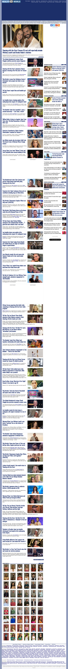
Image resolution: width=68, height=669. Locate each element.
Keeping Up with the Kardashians (19, 646)
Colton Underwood (10, 648)
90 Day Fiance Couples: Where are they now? (15, 661)
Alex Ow (27, 657)
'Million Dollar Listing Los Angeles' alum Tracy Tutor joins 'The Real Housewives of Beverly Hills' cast (14, 121)
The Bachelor (45, 645)
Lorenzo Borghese (18, 650)
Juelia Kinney (36, 655)
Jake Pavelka (48, 649)
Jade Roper (41, 653)
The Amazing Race (15, 645)
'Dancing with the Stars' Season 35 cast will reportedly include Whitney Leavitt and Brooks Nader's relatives (22, 51)
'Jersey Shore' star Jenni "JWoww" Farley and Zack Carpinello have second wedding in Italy (14, 151)
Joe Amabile (15, 104)
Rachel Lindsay (28, 648)
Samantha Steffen (47, 655)
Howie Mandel (16, 247)
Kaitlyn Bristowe (49, 648)
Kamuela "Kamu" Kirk (16, 216)
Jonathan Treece (19, 656)
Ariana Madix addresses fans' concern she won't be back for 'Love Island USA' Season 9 (14, 540)
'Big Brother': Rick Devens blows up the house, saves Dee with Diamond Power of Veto (14, 211)
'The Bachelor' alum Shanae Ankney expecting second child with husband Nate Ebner (52, 178)
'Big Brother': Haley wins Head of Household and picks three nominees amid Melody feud (52, 147)
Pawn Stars (40, 646)
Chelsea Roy (46, 652)
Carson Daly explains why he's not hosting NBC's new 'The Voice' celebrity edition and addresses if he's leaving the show (53, 219)
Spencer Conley (15, 260)
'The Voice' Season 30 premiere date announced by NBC (51, 201)
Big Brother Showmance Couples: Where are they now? (28, 663)
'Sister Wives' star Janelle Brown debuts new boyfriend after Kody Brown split (14, 266)
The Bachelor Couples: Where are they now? (54, 662)
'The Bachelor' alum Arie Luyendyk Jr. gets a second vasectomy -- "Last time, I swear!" (14, 110)
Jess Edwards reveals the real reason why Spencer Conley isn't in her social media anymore (13, 256)
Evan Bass (37, 653)
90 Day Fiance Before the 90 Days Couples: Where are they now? (35, 661)
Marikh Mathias (22, 652)
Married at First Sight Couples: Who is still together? (47, 663)
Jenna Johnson (50, 656)
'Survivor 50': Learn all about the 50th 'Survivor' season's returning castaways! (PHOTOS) (53, 87)
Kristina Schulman (47, 654)
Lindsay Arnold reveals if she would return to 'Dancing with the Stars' (14, 466)
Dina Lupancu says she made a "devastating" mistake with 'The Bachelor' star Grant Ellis (52, 105)
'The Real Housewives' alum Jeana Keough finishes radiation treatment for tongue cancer (54, 156)
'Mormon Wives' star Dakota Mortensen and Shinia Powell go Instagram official (14, 497)
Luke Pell (35, 656)
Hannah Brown (29, 651)
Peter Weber (19, 344)
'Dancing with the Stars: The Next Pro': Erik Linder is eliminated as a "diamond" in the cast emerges (15, 519)
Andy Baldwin (12, 650)
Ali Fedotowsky (42, 649)
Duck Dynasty (4, 646)
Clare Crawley (60, 654)
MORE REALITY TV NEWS (38, 559)
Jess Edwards (16, 259)
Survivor (16, 647)
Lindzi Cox (42, 655)
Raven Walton (63, 656)
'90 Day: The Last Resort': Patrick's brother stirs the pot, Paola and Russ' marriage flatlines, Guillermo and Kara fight (14, 507)
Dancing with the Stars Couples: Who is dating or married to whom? (14, 662)
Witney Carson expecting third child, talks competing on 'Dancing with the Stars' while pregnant (14, 306)
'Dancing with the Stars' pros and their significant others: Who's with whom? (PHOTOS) (51, 83)
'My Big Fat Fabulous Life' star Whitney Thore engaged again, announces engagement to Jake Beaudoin (14, 276)
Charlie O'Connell (30, 650)
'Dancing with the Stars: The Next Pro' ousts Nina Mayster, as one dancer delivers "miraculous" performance (14, 329)
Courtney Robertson (14, 480)
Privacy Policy (47, 644)
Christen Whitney (12, 656)
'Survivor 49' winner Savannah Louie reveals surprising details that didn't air (58, 99)
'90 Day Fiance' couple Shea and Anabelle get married (14, 91)
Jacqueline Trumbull (52, 652)
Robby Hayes (31, 656)
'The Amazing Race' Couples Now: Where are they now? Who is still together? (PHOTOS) (52, 92)
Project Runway (45, 646)
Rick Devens (13, 214)
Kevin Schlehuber (57, 656)
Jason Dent (42, 657)
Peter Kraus (51, 653)
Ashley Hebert (31, 649)
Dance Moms (62, 645)
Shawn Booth (46, 653)
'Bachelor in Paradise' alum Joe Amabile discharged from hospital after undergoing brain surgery (14, 531)
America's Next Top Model (37, 645)
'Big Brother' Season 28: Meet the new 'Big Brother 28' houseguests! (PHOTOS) (52, 73)
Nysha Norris (34, 652)
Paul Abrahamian (5, 657)
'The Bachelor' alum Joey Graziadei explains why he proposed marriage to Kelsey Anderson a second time (53, 163)
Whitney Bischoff (62, 653)
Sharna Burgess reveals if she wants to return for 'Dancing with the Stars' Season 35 (53, 228)
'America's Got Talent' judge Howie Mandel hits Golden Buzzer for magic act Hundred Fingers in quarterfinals (13, 243)
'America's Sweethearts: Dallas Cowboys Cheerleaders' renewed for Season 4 (13, 131)
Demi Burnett (34, 651)
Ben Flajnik (26, 649)
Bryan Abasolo (59, 652)
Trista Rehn (58, 650)
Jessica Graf (16, 657)
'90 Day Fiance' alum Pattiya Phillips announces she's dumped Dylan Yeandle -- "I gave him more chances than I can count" (14, 222)
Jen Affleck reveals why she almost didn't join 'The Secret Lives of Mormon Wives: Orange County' (14, 141)
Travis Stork (24, 650)
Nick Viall (33, 648)
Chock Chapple (18, 63)
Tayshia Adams (8, 651)
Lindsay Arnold (19, 469)
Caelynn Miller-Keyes (22, 651)
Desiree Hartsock (10, 649)
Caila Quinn (6, 655)
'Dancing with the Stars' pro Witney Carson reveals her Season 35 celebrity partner (14, 360)
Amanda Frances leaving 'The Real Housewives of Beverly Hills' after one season (58, 213)
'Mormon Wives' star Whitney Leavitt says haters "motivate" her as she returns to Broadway (14, 423)
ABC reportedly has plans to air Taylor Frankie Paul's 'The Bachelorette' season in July (52, 205)
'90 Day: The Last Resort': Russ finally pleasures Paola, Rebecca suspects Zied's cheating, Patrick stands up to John (13, 317)
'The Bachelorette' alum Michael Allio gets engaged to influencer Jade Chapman (52, 174)
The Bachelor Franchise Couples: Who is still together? (36, 662)
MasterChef (35, 646)
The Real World (59, 646)
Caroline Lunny (10, 652)
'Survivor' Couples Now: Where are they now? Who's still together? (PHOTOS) (52, 78)
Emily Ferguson (12, 655)
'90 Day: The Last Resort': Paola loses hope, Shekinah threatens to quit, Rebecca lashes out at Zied (52, 143)
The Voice (28, 647)
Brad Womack (36, 649)
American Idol (21, 645)
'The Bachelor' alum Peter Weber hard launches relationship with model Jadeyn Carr (14, 341)
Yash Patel (17, 217)
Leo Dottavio (45, 651)
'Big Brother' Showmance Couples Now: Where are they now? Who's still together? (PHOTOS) (14, 455)
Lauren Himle (58, 655)
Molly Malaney (23, 654)
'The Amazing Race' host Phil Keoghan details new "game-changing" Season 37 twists (52, 109)
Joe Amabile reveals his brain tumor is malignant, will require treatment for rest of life (14, 411)
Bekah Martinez (16, 652)
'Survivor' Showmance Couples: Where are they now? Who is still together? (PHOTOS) (59, 68)
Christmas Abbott (22, 657)
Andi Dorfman (59, 648)
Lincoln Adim (40, 651)
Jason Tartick (63, 651)
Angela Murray (13, 448)
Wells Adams (20, 653)
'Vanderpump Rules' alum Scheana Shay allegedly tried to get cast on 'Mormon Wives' (52, 232)
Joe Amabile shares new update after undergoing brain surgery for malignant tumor (14, 233)
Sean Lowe (16, 649)
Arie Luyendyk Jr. (13, 113)
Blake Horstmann (51, 651)
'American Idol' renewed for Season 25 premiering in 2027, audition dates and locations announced (55, 186)
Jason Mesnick (58, 649)
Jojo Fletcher (38, 648)
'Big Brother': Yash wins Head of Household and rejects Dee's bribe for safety (14, 391)
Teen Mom (20, 647)
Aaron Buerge (53, 650)
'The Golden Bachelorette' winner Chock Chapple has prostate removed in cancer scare (14, 401)
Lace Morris (64, 655)
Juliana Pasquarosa (14, 437)
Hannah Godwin (15, 651)
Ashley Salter (53, 655)
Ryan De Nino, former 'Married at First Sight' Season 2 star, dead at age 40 (14, 382)
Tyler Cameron (15, 185)
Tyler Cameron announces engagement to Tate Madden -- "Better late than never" (15, 350)
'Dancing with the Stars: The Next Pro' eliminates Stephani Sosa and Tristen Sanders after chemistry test (52, 137)
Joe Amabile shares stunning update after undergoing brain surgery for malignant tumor (14, 101)
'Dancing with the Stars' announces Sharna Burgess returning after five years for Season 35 (14, 70)
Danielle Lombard (54, 654)
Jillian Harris (53, 649)
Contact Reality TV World (39, 644)
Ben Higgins (43, 648)
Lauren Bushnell (15, 653)
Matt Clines (47, 657)
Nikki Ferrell (4, 654)
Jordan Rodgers (8, 653)
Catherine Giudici (10, 654)
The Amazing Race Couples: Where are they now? (55, 661)
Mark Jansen (37, 657)
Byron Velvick (36, 650)
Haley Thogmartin (21, 448)
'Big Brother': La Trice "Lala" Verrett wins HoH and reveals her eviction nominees (14, 550)
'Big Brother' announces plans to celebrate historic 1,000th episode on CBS (14, 487)
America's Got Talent (28, 645)
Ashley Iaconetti (31, 655)
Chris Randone (57, 651)
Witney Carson (6, 310)
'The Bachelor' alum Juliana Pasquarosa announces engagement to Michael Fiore (13, 434)
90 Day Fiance (9, 645)
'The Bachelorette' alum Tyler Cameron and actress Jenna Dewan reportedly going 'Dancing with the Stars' (14, 181)
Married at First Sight (29, 646)
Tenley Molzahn (29, 654)
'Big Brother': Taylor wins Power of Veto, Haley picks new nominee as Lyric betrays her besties (53, 132)
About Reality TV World (17, 644)
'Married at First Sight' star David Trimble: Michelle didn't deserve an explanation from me (53, 117)
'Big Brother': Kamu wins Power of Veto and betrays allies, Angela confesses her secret (14, 444)
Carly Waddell (31, 653)
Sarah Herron (40, 656)
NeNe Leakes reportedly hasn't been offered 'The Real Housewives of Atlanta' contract (52, 224)
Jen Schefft (41, 650)
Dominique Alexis (5, 656)
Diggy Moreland (25, 656)
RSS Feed (53, 644)
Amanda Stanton (24, 655)
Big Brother (57, 645)
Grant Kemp (45, 656)
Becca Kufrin (16, 648)
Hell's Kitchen (9, 646)
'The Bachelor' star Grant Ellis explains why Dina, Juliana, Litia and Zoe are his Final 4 (52, 113)
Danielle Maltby (26, 653)
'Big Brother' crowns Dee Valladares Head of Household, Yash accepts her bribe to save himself (14, 80)
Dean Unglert (41, 654)
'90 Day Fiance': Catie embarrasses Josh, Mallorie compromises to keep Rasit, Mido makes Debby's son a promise (13, 370)
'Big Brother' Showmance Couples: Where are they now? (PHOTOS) (14, 201)
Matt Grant (7, 650)
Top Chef (24, 647)
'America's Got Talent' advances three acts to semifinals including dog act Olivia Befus (14, 192)
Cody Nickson (11, 657)
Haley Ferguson (18, 655)
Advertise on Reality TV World (28, 644)
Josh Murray (56, 653)
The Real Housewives (52, 646)
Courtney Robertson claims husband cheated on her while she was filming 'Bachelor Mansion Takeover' (14, 476)
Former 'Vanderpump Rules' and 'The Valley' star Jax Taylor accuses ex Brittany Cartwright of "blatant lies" (53, 169)
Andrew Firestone (47, 650)
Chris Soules (54, 648)
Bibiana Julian (4, 652)
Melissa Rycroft (35, 654)
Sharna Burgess (22, 74)
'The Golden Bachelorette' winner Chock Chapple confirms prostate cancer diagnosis (14, 60)
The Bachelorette (51, 645)
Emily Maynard (21, 649)
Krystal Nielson (28, 652)
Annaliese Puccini (40, 652)
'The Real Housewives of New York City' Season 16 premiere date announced (53, 193)
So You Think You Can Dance (9, 647)
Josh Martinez (32, 657)
